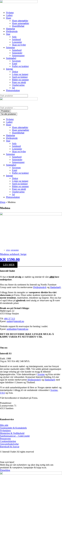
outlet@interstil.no (15, 321)
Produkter (5, 111)
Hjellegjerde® (39, 287)
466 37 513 (9, 318)
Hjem (2, 202)
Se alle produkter (8, 114)
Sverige (41, 374)
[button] (34, 18)
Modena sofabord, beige (13, 254)
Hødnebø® (55, 287)
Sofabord (15, 250)
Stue (8, 250)
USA (2, 393)
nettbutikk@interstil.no (17, 329)
